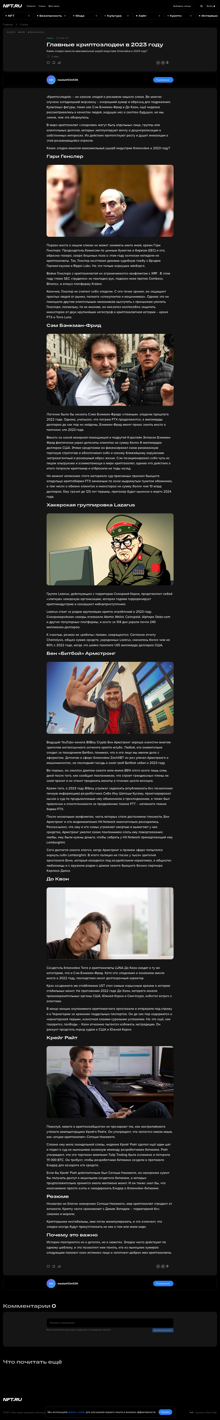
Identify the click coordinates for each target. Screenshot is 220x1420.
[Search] (201, 6)
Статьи (42, 6)
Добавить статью (182, 6)
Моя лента (54, 6)
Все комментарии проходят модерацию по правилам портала (79, 1329)
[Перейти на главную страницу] (12, 6)
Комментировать (163, 1330)
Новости (31, 6)
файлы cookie (76, 1412)
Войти (210, 6)
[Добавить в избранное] (54, 63)
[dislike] (158, 63)
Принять (165, 1412)
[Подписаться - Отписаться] (29, 16)
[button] (59, 62)
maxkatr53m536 (67, 79)
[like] (163, 63)
